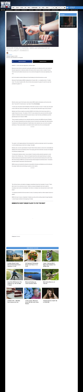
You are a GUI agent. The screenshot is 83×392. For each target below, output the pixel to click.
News (29, 7)
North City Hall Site (74, 9)
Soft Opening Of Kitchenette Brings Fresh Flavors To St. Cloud (31, 265)
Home (13, 7)
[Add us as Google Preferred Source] (56, 7)
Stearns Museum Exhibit (64, 9)
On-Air (17, 7)
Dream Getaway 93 (9, 9)
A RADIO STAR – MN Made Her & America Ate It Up (13, 301)
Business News (34, 7)
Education (18, 236)
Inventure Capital (55, 9)
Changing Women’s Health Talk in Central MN (50, 301)
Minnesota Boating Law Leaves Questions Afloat (31, 282)
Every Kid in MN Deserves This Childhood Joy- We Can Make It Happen (14, 283)
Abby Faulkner (9, 54)
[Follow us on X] (61, 7)
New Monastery (24, 9)
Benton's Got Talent (46, 9)
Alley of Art (31, 9)
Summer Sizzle (17, 9)
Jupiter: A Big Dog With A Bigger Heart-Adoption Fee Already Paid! (49, 265)
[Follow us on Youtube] (64, 7)
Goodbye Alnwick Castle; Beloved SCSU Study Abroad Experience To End (13, 265)
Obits (43, 7)
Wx (39, 7)
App (25, 7)
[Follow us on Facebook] (59, 7)
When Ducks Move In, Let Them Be (49, 282)
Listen (21, 7)
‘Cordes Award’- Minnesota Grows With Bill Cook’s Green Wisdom (32, 302)
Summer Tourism (38, 9)
